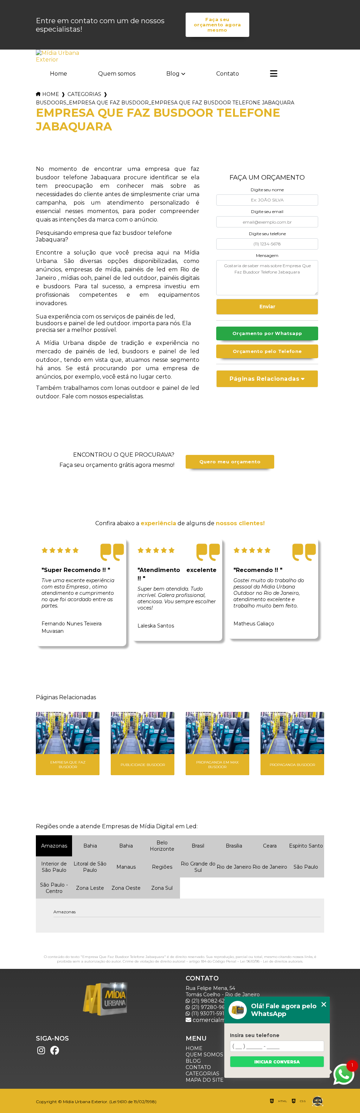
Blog (173, 73)
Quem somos (116, 73)
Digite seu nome (267, 189)
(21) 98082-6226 (210, 1001)
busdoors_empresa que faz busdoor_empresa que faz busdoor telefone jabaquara (165, 102)
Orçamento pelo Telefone (267, 351)
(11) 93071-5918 (209, 1013)
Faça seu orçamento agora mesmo (217, 25)
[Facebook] (54, 1050)
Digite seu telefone (267, 233)
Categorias (84, 94)
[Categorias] (273, 74)
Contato (227, 73)
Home (58, 73)
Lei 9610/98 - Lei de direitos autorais (271, 961)
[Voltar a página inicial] (58, 56)
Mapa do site (205, 1080)
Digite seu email (267, 211)
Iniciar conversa (277, 1061)
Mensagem (267, 255)
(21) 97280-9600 (211, 1007)
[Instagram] (41, 1050)
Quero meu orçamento (230, 461)
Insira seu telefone (254, 1035)
